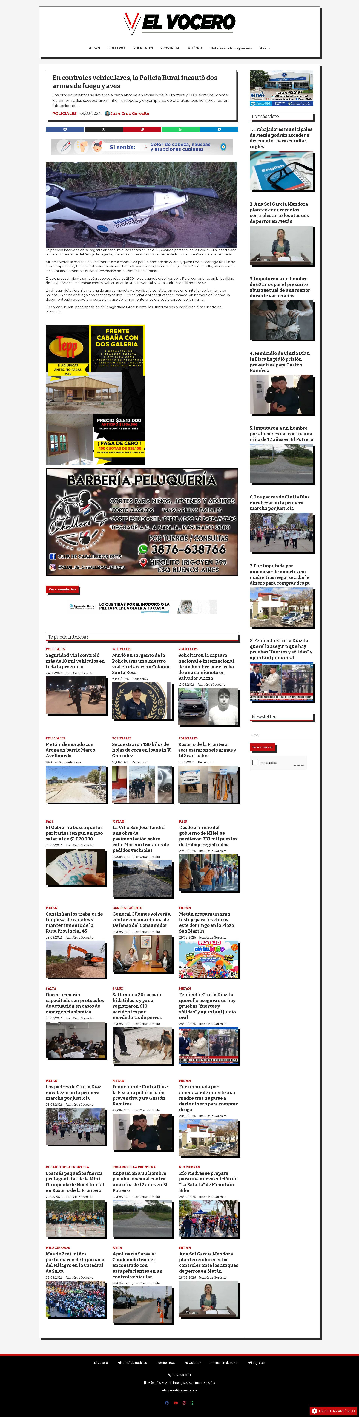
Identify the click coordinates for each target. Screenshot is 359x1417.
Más (262, 48)
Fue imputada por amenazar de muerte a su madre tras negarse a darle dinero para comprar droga (208, 1098)
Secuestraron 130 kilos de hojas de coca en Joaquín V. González (141, 750)
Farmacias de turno (224, 1363)
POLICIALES (143, 48)
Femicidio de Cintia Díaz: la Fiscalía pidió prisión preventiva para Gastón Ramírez (140, 1095)
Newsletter (264, 717)
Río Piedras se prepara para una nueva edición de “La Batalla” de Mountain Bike (208, 1181)
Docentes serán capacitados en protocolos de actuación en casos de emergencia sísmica (75, 1003)
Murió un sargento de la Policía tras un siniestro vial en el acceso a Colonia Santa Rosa (140, 664)
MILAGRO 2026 (58, 1248)
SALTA (51, 989)
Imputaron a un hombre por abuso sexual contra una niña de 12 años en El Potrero (140, 1181)
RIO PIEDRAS (189, 1167)
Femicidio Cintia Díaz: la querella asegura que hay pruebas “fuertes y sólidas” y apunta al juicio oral (207, 1006)
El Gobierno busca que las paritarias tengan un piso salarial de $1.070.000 (74, 833)
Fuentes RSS (165, 1363)
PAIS (49, 821)
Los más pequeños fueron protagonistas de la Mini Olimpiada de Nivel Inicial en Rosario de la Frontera (75, 1181)
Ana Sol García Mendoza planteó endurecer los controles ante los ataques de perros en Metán (208, 1262)
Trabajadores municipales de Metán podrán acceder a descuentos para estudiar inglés (281, 138)
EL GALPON (117, 48)
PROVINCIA (170, 48)
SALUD (118, 989)
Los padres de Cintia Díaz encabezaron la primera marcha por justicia (73, 1092)
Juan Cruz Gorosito (130, 113)
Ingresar (258, 1363)
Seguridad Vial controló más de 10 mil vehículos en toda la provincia (75, 661)
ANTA (117, 1248)
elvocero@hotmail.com (179, 1390)
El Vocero (101, 1363)
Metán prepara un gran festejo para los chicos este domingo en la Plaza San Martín (206, 922)
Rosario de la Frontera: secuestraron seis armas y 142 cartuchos (207, 750)
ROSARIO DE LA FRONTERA (67, 1167)
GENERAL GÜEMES (127, 908)
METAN (94, 48)
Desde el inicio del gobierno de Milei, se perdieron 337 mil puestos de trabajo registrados (208, 836)
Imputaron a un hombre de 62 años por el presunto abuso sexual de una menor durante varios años (280, 287)
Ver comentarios (62, 589)
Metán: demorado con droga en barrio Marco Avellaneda (70, 750)
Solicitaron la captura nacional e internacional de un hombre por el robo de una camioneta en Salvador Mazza (206, 667)
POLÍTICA (195, 48)
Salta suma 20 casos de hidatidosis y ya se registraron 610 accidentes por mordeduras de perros (137, 1006)
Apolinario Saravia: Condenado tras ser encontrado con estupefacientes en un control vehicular (138, 1265)
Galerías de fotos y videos (231, 48)
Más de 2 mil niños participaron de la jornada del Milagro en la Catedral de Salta (75, 1262)
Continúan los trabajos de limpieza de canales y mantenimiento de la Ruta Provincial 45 (74, 922)
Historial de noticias (132, 1363)
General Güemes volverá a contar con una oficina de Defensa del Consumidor (142, 919)
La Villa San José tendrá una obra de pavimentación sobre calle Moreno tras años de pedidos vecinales (141, 839)
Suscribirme (262, 747)
